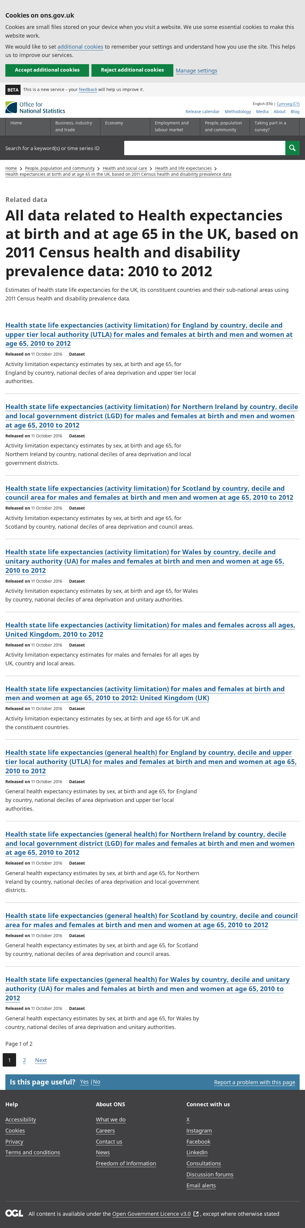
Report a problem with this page (254, 1082)
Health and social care (125, 168)
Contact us (109, 1141)
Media (262, 111)
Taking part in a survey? (270, 126)
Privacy (14, 1141)
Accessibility (20, 1119)
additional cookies (80, 46)
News (103, 1152)
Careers (105, 1130)
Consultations (203, 1163)
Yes (84, 1081)
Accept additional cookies (47, 69)
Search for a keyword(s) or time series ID (52, 148)
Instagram (199, 1130)
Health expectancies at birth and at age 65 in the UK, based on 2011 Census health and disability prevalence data (118, 174)
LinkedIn (197, 1152)
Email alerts (201, 1185)
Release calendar (203, 111)
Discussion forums (210, 1174)
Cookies (15, 1130)
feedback (88, 89)
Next (41, 1060)
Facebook (198, 1141)
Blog (295, 111)
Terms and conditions (32, 1152)
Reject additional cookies (132, 69)
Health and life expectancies (183, 168)
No (96, 1081)
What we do (111, 1119)
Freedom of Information (126, 1163)
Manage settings (196, 70)
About (280, 111)
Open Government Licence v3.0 (151, 1213)
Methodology (238, 111)
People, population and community (60, 168)
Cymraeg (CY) (288, 103)
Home (16, 123)
